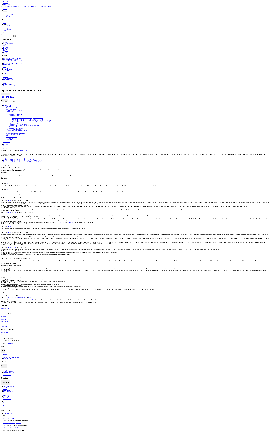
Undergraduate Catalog (8, 104)
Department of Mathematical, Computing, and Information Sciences (24, 125)
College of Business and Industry (10, 59)
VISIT (4, 10)
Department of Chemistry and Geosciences (18, 116)
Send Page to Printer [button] (7, 413)
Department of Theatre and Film (16, 128)
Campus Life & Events (8, 70)
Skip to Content (6, 1)
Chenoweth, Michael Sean (6, 308)
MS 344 (30, 297)
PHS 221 (9, 297)
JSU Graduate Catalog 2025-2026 (10, 427)
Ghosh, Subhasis (4, 332)
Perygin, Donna (4, 321)
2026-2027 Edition (7, 97)
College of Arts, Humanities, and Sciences (12, 58)
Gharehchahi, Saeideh (5, 316)
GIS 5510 (9, 200)
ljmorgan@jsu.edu (23, 150)
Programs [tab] (5, 145)
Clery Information (7, 390)
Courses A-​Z (9, 139)
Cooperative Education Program (13, 134)
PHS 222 (14, 297)
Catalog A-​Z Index (10, 138)
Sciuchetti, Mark (4, 324)
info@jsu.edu (10, 343)
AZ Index (5, 3)
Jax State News (6, 373)
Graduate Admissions (11, 109)
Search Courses (6, 142)
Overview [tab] (5, 144)
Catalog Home (6, 4)
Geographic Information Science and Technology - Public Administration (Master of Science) (24, 161)
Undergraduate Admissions (9, 370)
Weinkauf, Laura (4, 326)
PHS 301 (19, 297)
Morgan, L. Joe (4, 310)
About (4, 67)
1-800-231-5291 (10, 342)
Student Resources (10, 111)
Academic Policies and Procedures (14, 110)
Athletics (5, 72)
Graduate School (7, 64)
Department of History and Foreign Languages (19, 124)
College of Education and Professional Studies (13, 60)
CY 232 (9, 189)
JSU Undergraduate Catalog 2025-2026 (12, 423)
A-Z (6, 42)
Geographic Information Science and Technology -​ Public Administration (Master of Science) (32, 121)
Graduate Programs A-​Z (11, 107)
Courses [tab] (5, 147)
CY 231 (9, 183)
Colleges (5, 354)
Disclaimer (8, 140)
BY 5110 (59, 222)
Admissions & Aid (7, 69)
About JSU (8, 106)
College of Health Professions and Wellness (13, 62)
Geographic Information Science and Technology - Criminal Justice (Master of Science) (22, 160)
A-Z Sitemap (6, 396)
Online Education (7, 358)
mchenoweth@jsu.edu (32, 151)
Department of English (14, 123)
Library (6, 48)
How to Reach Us (7, 375)
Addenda (8, 135)
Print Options (5, 100)
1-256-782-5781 (19, 342)
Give (6, 52)
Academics (5, 68)
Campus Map (6, 397)
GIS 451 (9, 212)
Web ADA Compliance (8, 386)
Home (4, 83)
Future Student (9, 13)
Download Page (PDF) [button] (8, 418)
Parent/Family (9, 16)
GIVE (4, 18)
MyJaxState (7, 44)
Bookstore (7, 47)
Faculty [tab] (5, 148)
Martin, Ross (3, 319)
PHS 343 (23, 297)
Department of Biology (14, 115)
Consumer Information (8, 391)
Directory (7, 46)
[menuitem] (136, 58)
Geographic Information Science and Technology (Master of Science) (27, 119)
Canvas (6, 51)
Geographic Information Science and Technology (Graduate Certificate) (28, 118)
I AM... (5, 11)
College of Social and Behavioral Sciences (12, 63)
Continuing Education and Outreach (11, 357)
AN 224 (9, 172)
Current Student (9, 14)
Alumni (8, 15)
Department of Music (13, 126)
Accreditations (6, 387)
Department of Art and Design (15, 114)
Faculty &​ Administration (11, 137)
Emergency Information (8, 372)
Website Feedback (7, 399)
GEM (6, 49)
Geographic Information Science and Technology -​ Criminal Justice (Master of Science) (31, 120)
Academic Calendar (9, 43)
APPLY (5, 9)
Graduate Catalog (7, 84)
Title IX (5, 389)
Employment (6, 395)
